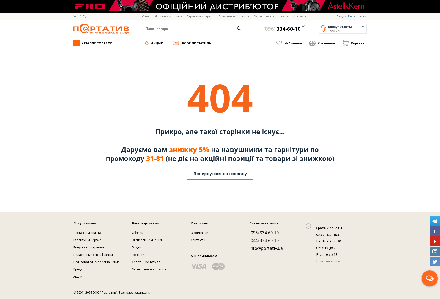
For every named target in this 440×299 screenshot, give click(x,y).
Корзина (357, 43)
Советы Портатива (146, 262)
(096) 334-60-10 (264, 232)
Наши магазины (328, 261)
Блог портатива (196, 43)
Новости (138, 255)
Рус (85, 16)
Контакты (198, 240)
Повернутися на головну (220, 173)
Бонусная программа (88, 247)
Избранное (293, 43)
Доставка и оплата (87, 233)
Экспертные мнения (147, 240)
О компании (199, 233)
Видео (136, 247)
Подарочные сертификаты (93, 255)
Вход (340, 16)
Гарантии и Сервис (87, 240)
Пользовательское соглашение (96, 262)
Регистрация (357, 16)
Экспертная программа (149, 269)
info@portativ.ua (266, 248)
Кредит (78, 269)
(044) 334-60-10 (264, 240)
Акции (157, 43)
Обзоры (138, 233)
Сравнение (326, 43)
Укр (76, 16)
